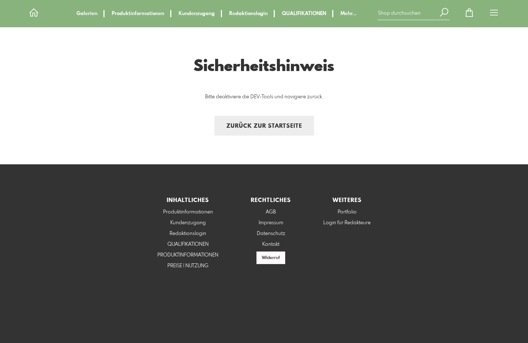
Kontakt (270, 244)
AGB (271, 212)
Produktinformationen (138, 13)
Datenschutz (271, 233)
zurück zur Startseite (264, 126)
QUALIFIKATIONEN (304, 13)
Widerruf (271, 258)
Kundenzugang (197, 13)
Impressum (271, 222)
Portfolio (347, 212)
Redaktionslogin (248, 13)
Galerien (87, 13)
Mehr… (348, 13)
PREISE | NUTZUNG (187, 265)
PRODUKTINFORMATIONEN (187, 255)
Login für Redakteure (347, 222)
